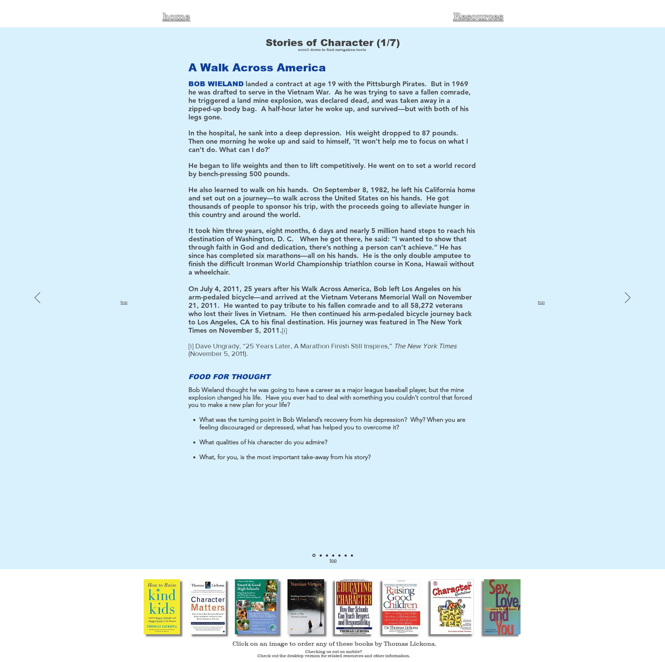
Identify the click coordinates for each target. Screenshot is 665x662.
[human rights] (321, 555)
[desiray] (333, 555)
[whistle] (352, 555)
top (124, 302)
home (176, 16)
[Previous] (37, 298)
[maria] (346, 555)
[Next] (627, 298)
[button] (162, 606)
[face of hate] (327, 555)
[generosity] (339, 555)
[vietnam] (314, 555)
